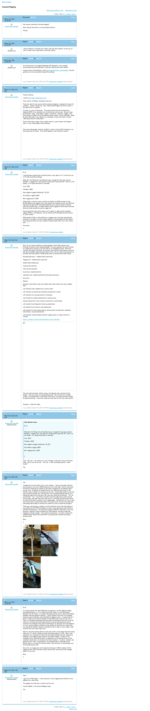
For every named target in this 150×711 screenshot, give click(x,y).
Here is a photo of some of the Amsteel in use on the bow (41, 319)
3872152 (30, 414)
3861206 (33, 17)
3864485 (30, 58)
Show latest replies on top (55, 10)
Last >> (73, 14)
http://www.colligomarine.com (37, 98)
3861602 (30, 41)
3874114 (30, 668)
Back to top (73, 709)
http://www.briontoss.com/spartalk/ (57, 70)
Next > (69, 14)
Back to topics (6, 2)
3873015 (30, 475)
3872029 (30, 238)
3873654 (30, 600)
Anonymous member (11, 26)
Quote (73, 17)
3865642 (30, 88)
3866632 (30, 165)
